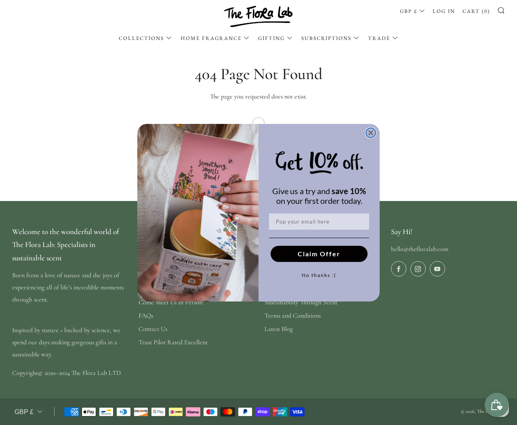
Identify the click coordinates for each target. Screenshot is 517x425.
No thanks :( (319, 275)
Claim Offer (319, 254)
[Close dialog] (371, 133)
